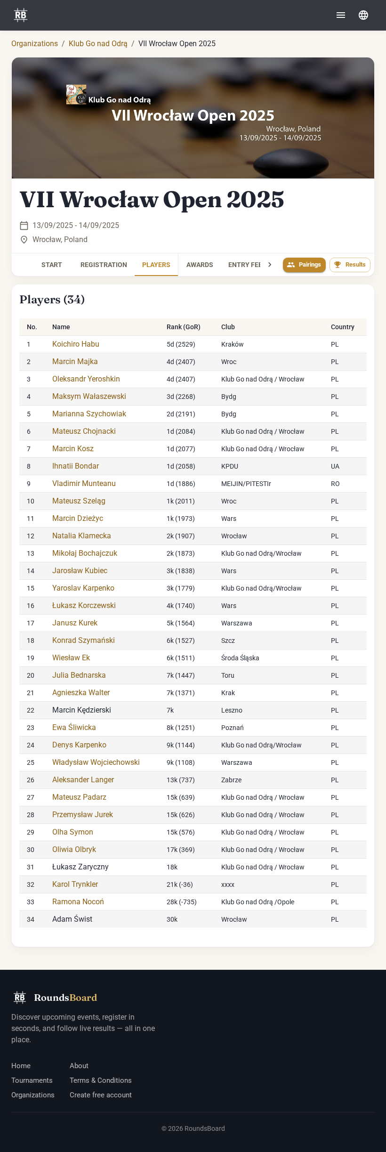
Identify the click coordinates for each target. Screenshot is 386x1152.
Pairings (310, 264)
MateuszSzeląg (78, 500)
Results (356, 264)
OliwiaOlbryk (74, 849)
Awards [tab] (199, 264)
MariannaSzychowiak (89, 413)
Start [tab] (51, 264)
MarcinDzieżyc (77, 518)
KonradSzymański (83, 640)
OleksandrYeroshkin (86, 378)
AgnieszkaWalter (81, 692)
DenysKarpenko (79, 744)
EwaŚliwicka (74, 727)
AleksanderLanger (83, 779)
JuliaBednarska (79, 675)
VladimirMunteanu (84, 483)
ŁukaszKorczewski (84, 605)
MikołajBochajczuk (84, 553)
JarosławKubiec (79, 570)
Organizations (34, 43)
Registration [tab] (103, 264)
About (79, 1066)
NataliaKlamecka (81, 535)
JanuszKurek (74, 622)
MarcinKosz (73, 448)
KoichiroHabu (75, 344)
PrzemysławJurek (82, 814)
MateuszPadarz (79, 797)
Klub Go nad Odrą (98, 43)
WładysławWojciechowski (96, 762)
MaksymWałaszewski (89, 396)
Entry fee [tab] (245, 264)
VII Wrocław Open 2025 (151, 199)
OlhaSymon (72, 831)
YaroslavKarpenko (83, 588)
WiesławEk (71, 657)
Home (21, 1066)
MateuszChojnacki (84, 431)
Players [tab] (156, 264)
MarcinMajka (75, 361)
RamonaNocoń (78, 901)
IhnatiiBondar (75, 466)
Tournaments (32, 1080)
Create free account (101, 1095)
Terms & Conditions (101, 1080)
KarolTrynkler (75, 884)
